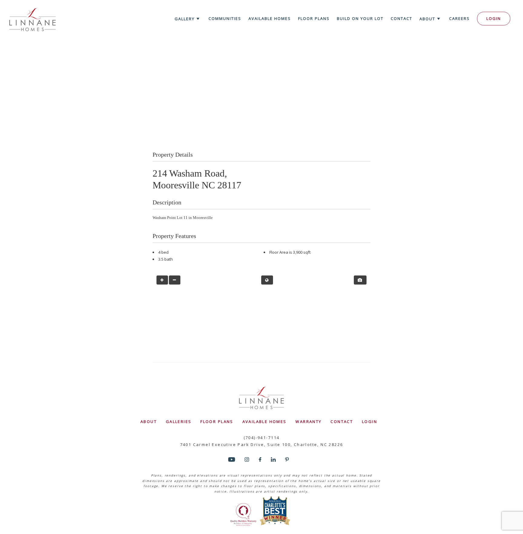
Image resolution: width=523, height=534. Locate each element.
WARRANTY (308, 421)
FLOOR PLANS (216, 421)
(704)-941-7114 (262, 437)
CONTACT (342, 421)
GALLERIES (179, 421)
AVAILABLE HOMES (264, 421)
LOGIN (369, 421)
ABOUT (148, 421)
